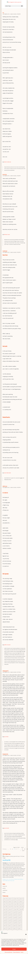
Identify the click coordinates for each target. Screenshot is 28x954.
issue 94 (5, 914)
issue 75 (19, 925)
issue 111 (21, 901)
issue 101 (11, 909)
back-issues (14, 14)
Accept (14, 949)
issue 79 (19, 922)
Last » (23, 850)
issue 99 (21, 909)
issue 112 (16, 901)
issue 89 (10, 917)
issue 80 (15, 922)
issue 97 (10, 912)
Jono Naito (6, 736)
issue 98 (5, 912)
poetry (19, 14)
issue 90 (5, 917)
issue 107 (21, 904)
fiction (19, 672)
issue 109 (11, 904)
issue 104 (16, 906)
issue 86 (5, 920)
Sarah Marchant (5, 251)
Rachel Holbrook (7, 162)
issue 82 (5, 922)
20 (24, 849)
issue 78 (5, 925)
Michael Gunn (7, 234)
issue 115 (21, 898)
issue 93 (10, 914)
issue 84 (15, 920)
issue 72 (15, 928)
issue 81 (10, 922)
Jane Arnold (6, 828)
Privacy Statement (16, 952)
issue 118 (5, 898)
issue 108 (16, 904)
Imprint (22, 952)
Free (3, 12)
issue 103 (21, 906)
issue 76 (15, 925)
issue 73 (10, 928)
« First (22, 847)
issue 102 (5, 909)
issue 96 (15, 912)
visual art (5, 886)
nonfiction (5, 890)
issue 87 (19, 917)
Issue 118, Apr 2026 (6, 860)
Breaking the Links (5, 754)
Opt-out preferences (8, 952)
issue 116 (16, 898)
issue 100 (16, 909)
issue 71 (19, 928)
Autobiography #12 (5, 671)
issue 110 (5, 904)
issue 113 (11, 901)
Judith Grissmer (5, 486)
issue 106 (5, 906)
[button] (26, 934)
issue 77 (10, 925)
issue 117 (11, 898)
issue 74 (5, 928)
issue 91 (19, 914)
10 (22, 849)
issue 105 (11, 906)
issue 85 (10, 920)
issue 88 (15, 917)
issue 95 (19, 912)
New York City (5, 174)
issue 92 (15, 914)
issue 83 (19, 920)
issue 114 (5, 901)
